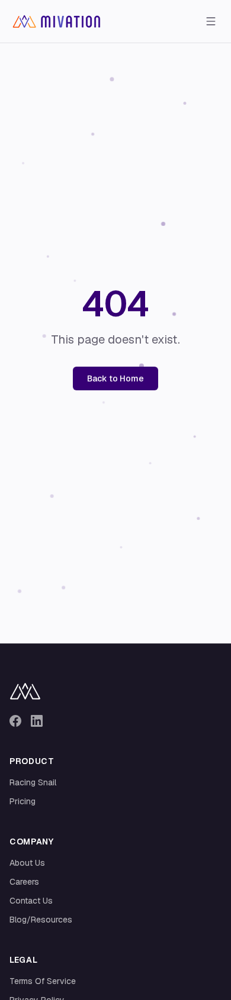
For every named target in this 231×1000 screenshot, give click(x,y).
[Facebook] (15, 721)
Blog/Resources (40, 919)
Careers (24, 881)
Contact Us (31, 900)
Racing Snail (32, 782)
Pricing (22, 801)
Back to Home (115, 378)
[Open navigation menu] (211, 21)
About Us (27, 862)
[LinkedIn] (37, 721)
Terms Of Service (42, 981)
